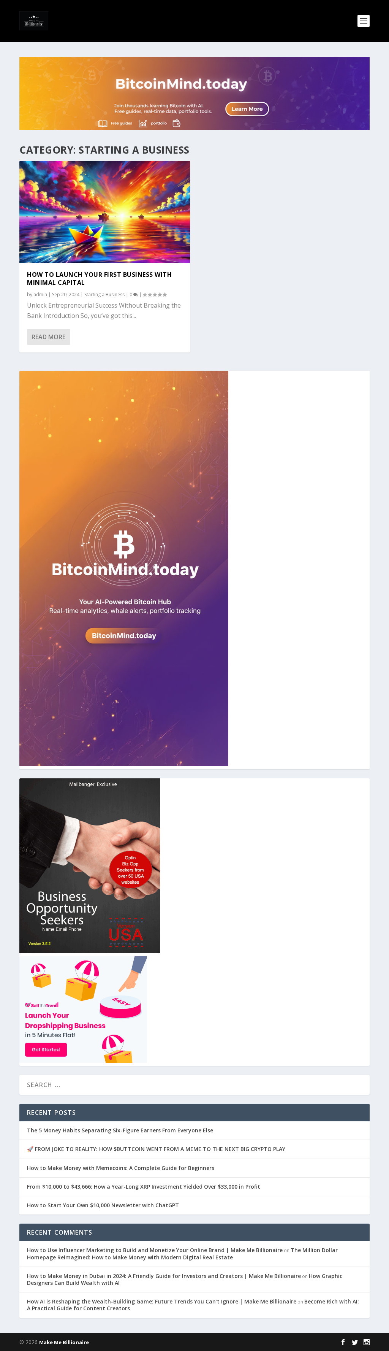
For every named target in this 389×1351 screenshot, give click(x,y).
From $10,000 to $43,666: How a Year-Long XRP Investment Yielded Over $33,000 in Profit (143, 1186)
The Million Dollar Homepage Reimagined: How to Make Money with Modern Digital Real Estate (182, 1253)
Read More (48, 337)
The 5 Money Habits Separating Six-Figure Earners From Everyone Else (120, 1130)
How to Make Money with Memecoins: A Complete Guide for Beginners (120, 1168)
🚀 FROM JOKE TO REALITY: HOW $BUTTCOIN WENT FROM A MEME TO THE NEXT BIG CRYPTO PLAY (156, 1149)
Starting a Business (104, 294)
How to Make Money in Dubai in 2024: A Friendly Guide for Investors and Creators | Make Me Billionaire (164, 1276)
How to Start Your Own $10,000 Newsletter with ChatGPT (103, 1205)
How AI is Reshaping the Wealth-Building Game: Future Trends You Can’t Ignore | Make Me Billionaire (161, 1301)
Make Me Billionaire (64, 1342)
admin (40, 294)
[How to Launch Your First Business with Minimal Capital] (104, 212)
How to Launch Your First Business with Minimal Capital (99, 278)
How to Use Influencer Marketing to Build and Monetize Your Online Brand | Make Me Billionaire (155, 1250)
